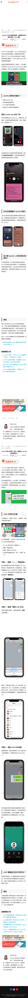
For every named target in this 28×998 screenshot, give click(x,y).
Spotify (16, 51)
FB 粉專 (7, 404)
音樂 (16, 418)
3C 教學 (8, 30)
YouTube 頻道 (17, 404)
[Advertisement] (14, 283)
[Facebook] (11, 989)
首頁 (2, 30)
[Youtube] (17, 989)
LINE (2, 468)
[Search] (26, 2)
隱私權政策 (9, 995)
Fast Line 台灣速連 (19, 995)
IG (11, 404)
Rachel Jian (5, 39)
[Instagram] (14, 989)
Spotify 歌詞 (10, 418)
